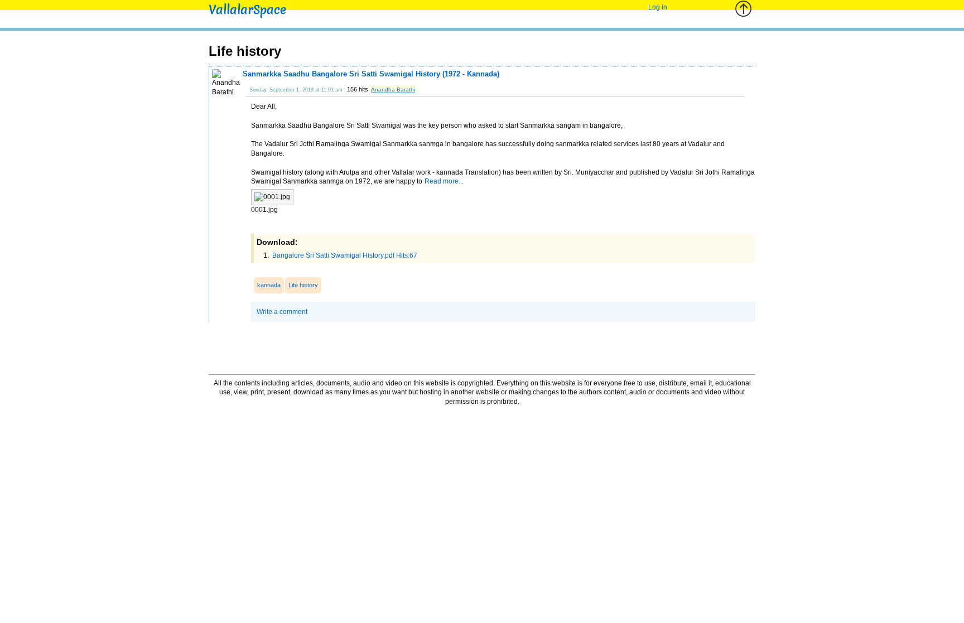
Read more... (444, 181)
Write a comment (282, 312)
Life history (303, 285)
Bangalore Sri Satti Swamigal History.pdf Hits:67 (344, 255)
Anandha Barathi (393, 89)
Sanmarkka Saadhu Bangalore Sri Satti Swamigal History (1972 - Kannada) (371, 74)
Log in (657, 7)
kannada (269, 285)
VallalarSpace (247, 10)
